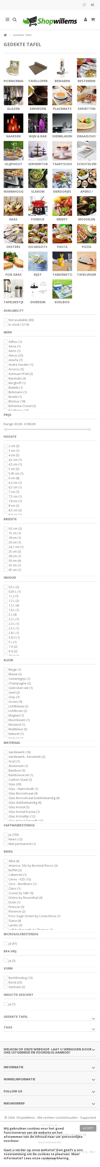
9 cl (12, 651)
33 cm (14, 565)
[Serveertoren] (38, 151)
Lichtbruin (17, 711)
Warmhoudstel (17, 191)
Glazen (13, 108)
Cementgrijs (19, 678)
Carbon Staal (20, 779)
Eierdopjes (62, 191)
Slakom (37, 191)
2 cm (13, 446)
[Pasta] (62, 234)
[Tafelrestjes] (13, 289)
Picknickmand (16, 81)
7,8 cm (15, 501)
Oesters (13, 247)
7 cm (13, 492)
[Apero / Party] (87, 178)
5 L (12, 642)
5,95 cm (15, 473)
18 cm (14, 537)
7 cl (12, 646)
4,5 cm (15, 464)
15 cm (14, 533)
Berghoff (16, 383)
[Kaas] (13, 206)
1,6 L (13, 610)
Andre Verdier (20, 364)
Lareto (15, 925)
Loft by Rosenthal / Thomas (30, 930)
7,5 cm (15, 496)
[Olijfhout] (13, 151)
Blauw (15, 674)
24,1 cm (15, 547)
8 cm (13, 505)
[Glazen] (13, 95)
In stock (18, 324)
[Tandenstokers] (62, 261)
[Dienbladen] (62, 123)
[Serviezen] (38, 95)
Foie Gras (13, 274)
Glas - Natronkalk (23, 789)
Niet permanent (22, 844)
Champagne (19, 683)
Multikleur (17, 729)
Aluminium (18, 766)
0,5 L (13, 587)
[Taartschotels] (62, 151)
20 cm (14, 542)
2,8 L (13, 633)
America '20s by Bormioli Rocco (33, 865)
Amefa (15, 360)
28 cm (14, 556)
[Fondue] (38, 206)
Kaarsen (13, 136)
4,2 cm (15, 459)
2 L (12, 614)
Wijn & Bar (38, 136)
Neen (15, 839)
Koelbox (62, 302)
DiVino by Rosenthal (25, 897)
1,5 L (13, 605)
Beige (14, 669)
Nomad (15, 738)
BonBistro (18, 410)
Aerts (14, 351)
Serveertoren (40, 164)
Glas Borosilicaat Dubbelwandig (33, 798)
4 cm (13, 455)
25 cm (14, 551)
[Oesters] (13, 234)
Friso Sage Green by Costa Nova (34, 916)
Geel (14, 692)
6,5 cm (15, 487)
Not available (21, 320)
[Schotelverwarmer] (87, 151)
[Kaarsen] (13, 123)
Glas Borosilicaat (22, 793)
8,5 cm (15, 510)
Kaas (13, 219)
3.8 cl (14, 637)
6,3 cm (15, 482)
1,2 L (13, 600)
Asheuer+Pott (20, 374)
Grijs (13, 697)
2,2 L (13, 619)
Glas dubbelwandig (24, 802)
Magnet (16, 715)
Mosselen (86, 219)
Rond (15, 982)
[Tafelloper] (38, 68)
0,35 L (14, 591)
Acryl (14, 761)
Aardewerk (19, 752)
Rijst (38, 274)
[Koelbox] (62, 289)
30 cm (14, 560)
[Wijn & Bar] (38, 123)
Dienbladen (62, 136)
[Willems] (50, 19)
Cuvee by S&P (20, 893)
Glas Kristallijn (21, 816)
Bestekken (86, 81)
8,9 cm (15, 515)
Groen (15, 701)
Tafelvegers (87, 274)
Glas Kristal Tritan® (25, 821)
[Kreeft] (62, 206)
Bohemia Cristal (22, 406)
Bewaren (62, 81)
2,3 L (13, 623)
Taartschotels (66, 164)
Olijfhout (13, 164)
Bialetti (15, 387)
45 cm (14, 570)
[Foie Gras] (13, 261)
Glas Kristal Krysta (24, 811)
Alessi (15, 355)
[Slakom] (38, 178)
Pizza (86, 247)
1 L (13, 596)
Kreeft (62, 219)
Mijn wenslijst (84, 5)
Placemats (62, 108)
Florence (16, 911)
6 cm (13, 478)
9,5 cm (15, 528)
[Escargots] (38, 234)
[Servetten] (87, 95)
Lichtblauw (18, 706)
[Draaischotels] (87, 123)
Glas (14, 784)
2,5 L (13, 628)
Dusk (14, 902)
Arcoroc (16, 369)
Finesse (16, 907)
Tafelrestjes (14, 302)
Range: (9, 424)
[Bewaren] (62, 68)
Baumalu (17, 378)
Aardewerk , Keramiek (26, 756)
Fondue (37, 219)
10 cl (13, 656)
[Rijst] (38, 261)
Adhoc (15, 341)
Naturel (16, 733)
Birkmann (17, 392)
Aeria (14, 346)
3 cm (13, 450)
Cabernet (17, 874)
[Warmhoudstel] (13, 178)
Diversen (37, 302)
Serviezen (38, 108)
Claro (14, 888)
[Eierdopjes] (62, 178)
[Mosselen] (87, 206)
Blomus (16, 401)
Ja (13, 834)
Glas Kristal (18, 807)
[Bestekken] (87, 68)
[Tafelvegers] (87, 261)
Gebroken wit (20, 688)
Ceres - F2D (19, 879)
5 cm (13, 469)
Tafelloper (38, 81)
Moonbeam (19, 720)
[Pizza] (87, 234)
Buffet (15, 870)
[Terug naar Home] (5, 35)
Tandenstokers (66, 274)
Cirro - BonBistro (22, 884)
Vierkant (16, 987)
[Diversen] (38, 289)
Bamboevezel (20, 775)
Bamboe (16, 770)
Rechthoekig (20, 978)
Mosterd (16, 724)
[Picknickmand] (13, 68)
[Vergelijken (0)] (92, 5)
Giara (14, 920)
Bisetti (15, 396)
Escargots (37, 247)
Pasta (62, 247)
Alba (13, 861)
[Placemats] (62, 95)
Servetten (86, 108)
